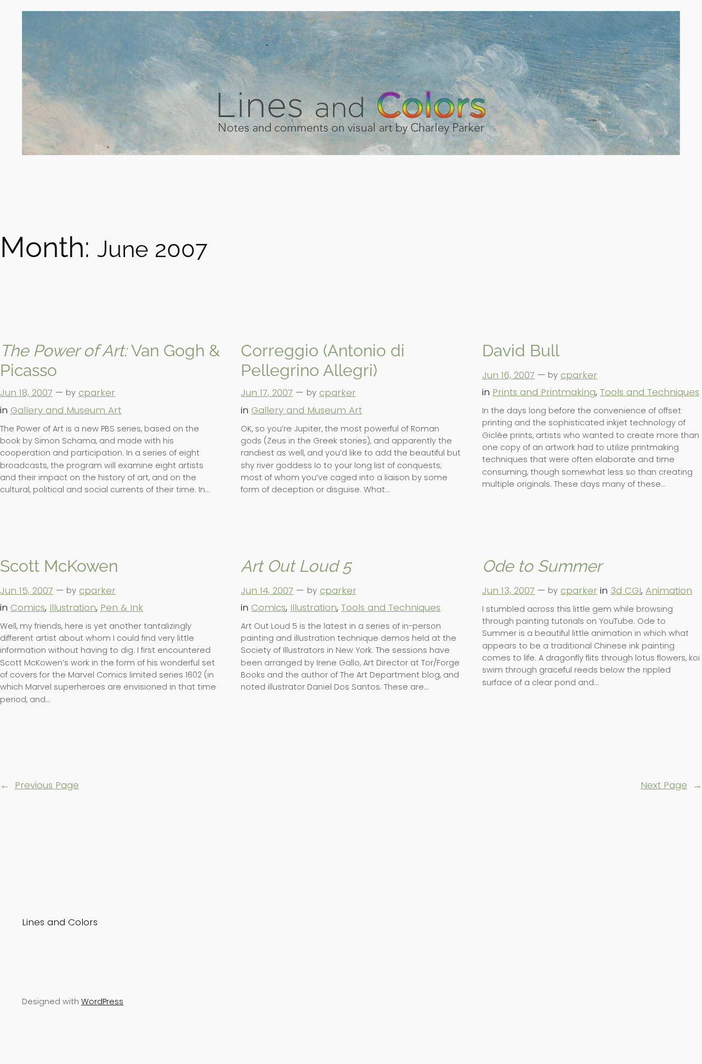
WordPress (102, 1001)
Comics (27, 607)
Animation (669, 590)
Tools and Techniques (649, 392)
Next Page (671, 785)
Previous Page (39, 785)
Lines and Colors (60, 922)
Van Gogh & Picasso (110, 360)
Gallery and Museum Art (65, 410)
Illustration (72, 607)
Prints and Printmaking (544, 392)
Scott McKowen (59, 566)
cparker (96, 392)
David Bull (520, 350)
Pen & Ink (121, 607)
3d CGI (625, 590)
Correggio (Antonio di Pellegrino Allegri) (323, 360)
